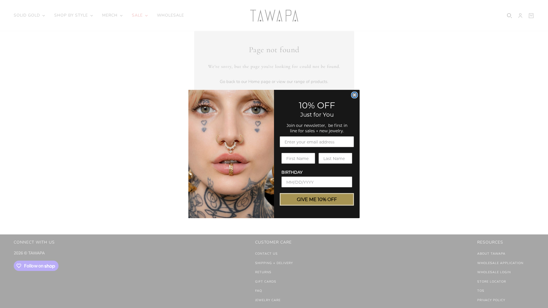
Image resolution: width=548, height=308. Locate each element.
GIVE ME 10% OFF (317, 199)
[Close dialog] (354, 95)
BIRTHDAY (292, 172)
